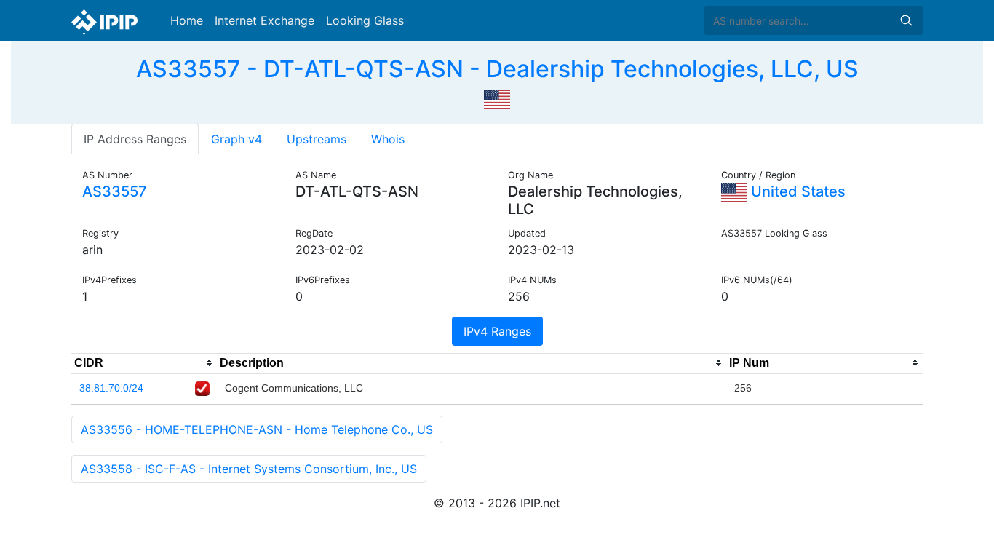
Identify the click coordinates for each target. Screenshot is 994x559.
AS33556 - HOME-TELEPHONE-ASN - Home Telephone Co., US (257, 429)
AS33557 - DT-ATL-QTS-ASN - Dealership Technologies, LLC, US (497, 69)
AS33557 (114, 191)
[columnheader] (144, 363)
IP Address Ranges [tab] (135, 139)
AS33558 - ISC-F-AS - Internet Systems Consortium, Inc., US (249, 468)
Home (186, 20)
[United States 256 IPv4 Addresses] (497, 97)
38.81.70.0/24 (111, 388)
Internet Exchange (264, 20)
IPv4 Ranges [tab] (497, 331)
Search (906, 20)
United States (796, 191)
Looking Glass (365, 20)
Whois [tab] (388, 139)
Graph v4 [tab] (236, 139)
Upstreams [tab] (316, 139)
